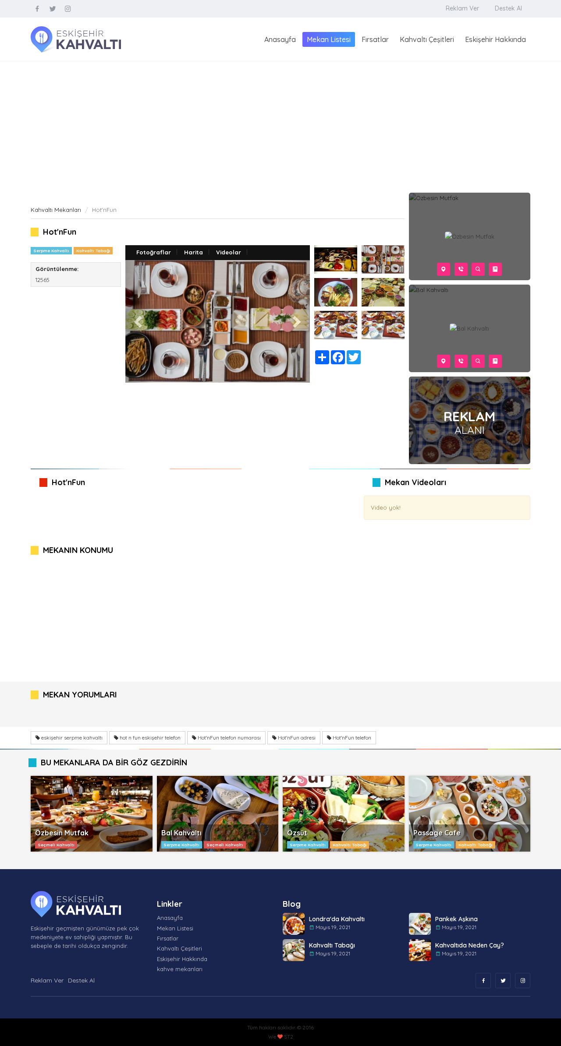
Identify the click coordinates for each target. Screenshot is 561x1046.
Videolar (228, 252)
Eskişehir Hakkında (495, 39)
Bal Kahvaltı (181, 832)
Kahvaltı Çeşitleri (427, 39)
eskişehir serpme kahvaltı (71, 737)
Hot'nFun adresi (296, 737)
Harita (193, 252)
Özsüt (297, 832)
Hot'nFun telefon (351, 737)
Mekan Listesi (329, 39)
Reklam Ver (462, 8)
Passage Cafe (437, 832)
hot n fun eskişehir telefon (149, 737)
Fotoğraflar (153, 252)
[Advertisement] (280, 127)
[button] (139, 321)
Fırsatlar (375, 39)
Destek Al (508, 8)
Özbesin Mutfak (62, 832)
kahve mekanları (179, 968)
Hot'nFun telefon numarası (228, 737)
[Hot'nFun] (335, 259)
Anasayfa (280, 39)
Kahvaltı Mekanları (56, 209)
